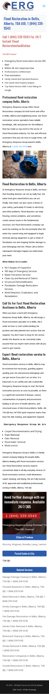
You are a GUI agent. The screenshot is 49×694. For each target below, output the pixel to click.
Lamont (42, 544)
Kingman (16, 544)
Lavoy (34, 544)
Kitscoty (6, 544)
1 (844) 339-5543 (19, 37)
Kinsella (26, 544)
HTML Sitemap (29, 689)
